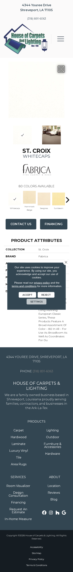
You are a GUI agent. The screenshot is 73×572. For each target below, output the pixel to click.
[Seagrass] (44, 199)
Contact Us (20, 224)
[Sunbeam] (58, 199)
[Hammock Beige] (29, 197)
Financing (54, 224)
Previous (5, 133)
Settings (36, 301)
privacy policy (42, 282)
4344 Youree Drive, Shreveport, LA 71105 (36, 359)
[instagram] (51, 512)
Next (67, 133)
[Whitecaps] (14, 199)
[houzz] (57, 512)
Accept (27, 294)
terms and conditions (24, 285)
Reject (46, 294)
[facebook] (44, 512)
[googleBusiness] (64, 512)
